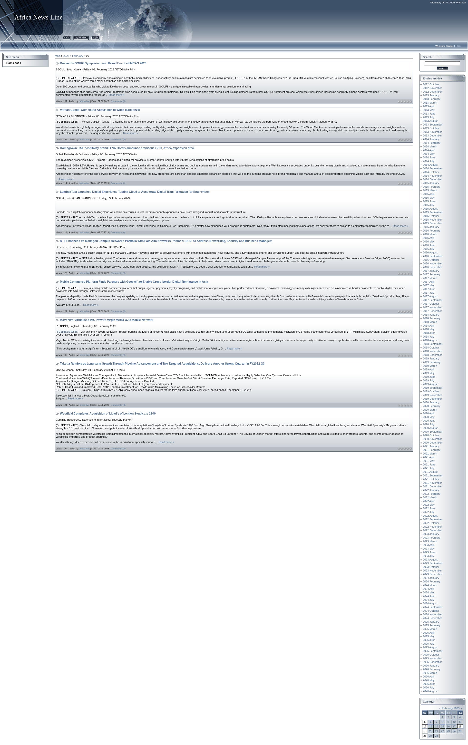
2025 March (430, 629)
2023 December (432, 574)
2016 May (429, 241)
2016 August (430, 252)
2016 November (432, 263)
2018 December (432, 354)
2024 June (429, 596)
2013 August (430, 120)
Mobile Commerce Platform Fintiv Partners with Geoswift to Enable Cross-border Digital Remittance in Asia (134, 281)
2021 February (431, 449)
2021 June (429, 464)
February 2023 (450, 708)
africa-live (84, 101)
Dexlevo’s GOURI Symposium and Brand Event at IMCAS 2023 (103, 63)
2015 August (430, 208)
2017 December (432, 311)
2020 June (429, 420)
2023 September (432, 563)
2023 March (430, 541)
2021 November (432, 482)
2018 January (431, 314)
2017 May (429, 285)
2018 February (431, 318)
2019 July (428, 380)
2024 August (430, 603)
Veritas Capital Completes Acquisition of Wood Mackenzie (100, 110)
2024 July (428, 599)
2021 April (428, 457)
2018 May (429, 329)
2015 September (432, 212)
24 (454, 731)
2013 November (432, 131)
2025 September (432, 650)
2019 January (431, 358)
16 (448, 726)
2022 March (430, 497)
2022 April (428, 501)
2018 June (429, 332)
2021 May (429, 460)
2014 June (429, 157)
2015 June (429, 201)
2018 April (428, 325)
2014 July (428, 161)
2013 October (431, 128)
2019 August (430, 384)
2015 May (429, 197)
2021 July (428, 468)
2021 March (430, 453)
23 (448, 731)
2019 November (432, 395)
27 (430, 735)
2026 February (431, 669)
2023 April (428, 544)
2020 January (431, 402)
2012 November (432, 88)
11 (460, 721)
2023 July (428, 555)
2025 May (429, 636)
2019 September (432, 387)
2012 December (432, 91)
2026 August (430, 691)
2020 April (428, 413)
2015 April (428, 194)
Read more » (116, 94)
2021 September (432, 475)
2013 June (429, 113)
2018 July (428, 336)
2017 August (430, 296)
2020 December (432, 442)
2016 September (432, 256)
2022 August (430, 515)
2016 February (431, 230)
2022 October (431, 523)
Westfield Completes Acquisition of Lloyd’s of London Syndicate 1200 (108, 413)
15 (442, 726)
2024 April (428, 588)
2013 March (430, 102)
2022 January (431, 490)
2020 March (430, 409)
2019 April (428, 369)
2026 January (431, 665)
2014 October (431, 172)
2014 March (430, 146)
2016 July (428, 248)
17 (454, 726)
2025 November (432, 658)
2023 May (429, 548)
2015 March (430, 190)
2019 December (432, 398)
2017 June (429, 289)
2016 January (431, 226)
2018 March (430, 321)
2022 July (428, 512)
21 (436, 731)
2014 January (431, 139)
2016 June (429, 245)
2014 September (432, 168)
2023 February (431, 537)
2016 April (428, 237)
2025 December (432, 661)
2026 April (428, 676)
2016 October (431, 259)
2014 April (428, 150)
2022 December (432, 530)
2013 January (431, 95)
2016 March (430, 234)
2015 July (428, 204)
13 (430, 726)
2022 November (432, 526)
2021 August (430, 471)
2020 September (432, 431)
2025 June (429, 640)
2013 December (432, 135)
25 (459, 731)
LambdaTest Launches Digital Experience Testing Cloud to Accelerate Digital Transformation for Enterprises (135, 192)
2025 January (431, 621)
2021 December (432, 486)
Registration (81, 37)
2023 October (431, 566)
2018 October (431, 347)
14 (436, 726)
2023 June (429, 552)
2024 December (432, 618)
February (77, 55)
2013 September (432, 124)
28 (436, 735)
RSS (458, 46)
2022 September (432, 519)
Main (66, 37)
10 (454, 721)
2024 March (430, 585)
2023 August (430, 559)
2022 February (431, 493)
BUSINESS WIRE (67, 331)
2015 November (432, 219)
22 (442, 731)
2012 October (431, 84)
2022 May (429, 504)
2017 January (431, 270)
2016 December (432, 267)
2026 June (429, 683)
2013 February (431, 98)
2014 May (429, 153)
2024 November (432, 614)
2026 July (428, 687)
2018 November (432, 351)
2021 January (431, 446)
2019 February (431, 362)
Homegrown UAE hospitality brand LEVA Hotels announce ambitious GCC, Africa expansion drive (127, 148)
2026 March (430, 672)
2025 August (430, 647)
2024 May (429, 592)
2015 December (432, 223)
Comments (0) (118, 101)
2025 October (431, 654)
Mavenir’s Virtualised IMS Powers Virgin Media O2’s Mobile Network (106, 320)
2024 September (432, 607)
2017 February (431, 274)
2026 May (429, 680)
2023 (66, 55)
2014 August (430, 164)
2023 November (432, 570)
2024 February (431, 581)
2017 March (430, 278)
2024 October (431, 610)
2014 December (432, 179)
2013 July (428, 117)
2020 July (428, 424)
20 (430, 731)
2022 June (429, 508)
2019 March (430, 365)
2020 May (429, 417)
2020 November (432, 438)
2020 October (431, 435)
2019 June (429, 376)
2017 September (432, 300)
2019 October (431, 391)
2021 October (431, 479)
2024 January (431, 577)
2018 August (430, 340)
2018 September (432, 343)
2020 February (431, 406)
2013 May (429, 109)
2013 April (428, 106)
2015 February (431, 186)
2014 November (432, 175)
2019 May (429, 373)
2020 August (430, 427)
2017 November (432, 307)
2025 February (431, 625)
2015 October (431, 215)
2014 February (431, 142)
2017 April (428, 281)
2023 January (431, 533)
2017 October (431, 303)
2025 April (428, 632)
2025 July (428, 643)
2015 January (431, 183)
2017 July (428, 292)
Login (95, 37)
